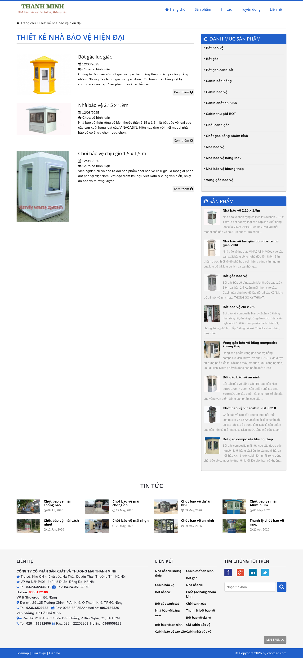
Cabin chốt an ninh (221, 103)
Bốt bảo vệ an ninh (169, 624)
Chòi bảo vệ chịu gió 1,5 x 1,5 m (112, 153)
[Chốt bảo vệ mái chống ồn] (97, 506)
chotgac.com (276, 653)
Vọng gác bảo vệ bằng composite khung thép (250, 344)
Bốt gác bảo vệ (235, 276)
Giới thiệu (39, 653)
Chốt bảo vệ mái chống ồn (125, 503)
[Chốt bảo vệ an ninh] (166, 526)
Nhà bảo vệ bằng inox (223, 158)
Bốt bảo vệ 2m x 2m (238, 307)
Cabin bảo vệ (216, 92)
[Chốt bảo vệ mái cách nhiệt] (28, 526)
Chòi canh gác (217, 125)
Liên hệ (276, 9)
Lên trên (273, 639)
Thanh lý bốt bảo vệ (200, 610)
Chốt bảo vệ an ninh (197, 520)
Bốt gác (211, 59)
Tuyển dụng (250, 9)
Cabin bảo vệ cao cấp (170, 631)
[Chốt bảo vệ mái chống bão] (28, 506)
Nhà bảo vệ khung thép (224, 169)
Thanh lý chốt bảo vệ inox (267, 522)
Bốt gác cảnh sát (219, 70)
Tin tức (226, 9)
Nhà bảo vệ (214, 147)
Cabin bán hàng (218, 81)
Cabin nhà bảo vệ (198, 631)
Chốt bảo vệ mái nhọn (130, 520)
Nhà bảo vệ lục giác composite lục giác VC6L (251, 243)
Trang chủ (177, 9)
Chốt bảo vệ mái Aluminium (263, 503)
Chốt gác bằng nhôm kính (226, 136)
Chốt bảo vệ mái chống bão (57, 503)
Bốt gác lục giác (95, 57)
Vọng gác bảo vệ (219, 180)
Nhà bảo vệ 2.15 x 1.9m (103, 105)
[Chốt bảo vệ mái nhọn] (97, 526)
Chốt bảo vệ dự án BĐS (196, 503)
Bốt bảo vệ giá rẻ (198, 617)
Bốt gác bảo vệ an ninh (241, 377)
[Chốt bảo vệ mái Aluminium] (234, 506)
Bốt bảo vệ (214, 48)
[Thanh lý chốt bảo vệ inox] (234, 526)
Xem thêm (182, 92)
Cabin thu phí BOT (220, 114)
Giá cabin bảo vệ (198, 624)
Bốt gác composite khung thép (248, 439)
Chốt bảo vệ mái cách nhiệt (61, 522)
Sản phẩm (203, 9)
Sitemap (23, 653)
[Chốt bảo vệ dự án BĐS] (166, 506)
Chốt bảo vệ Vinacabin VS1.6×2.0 (249, 408)
